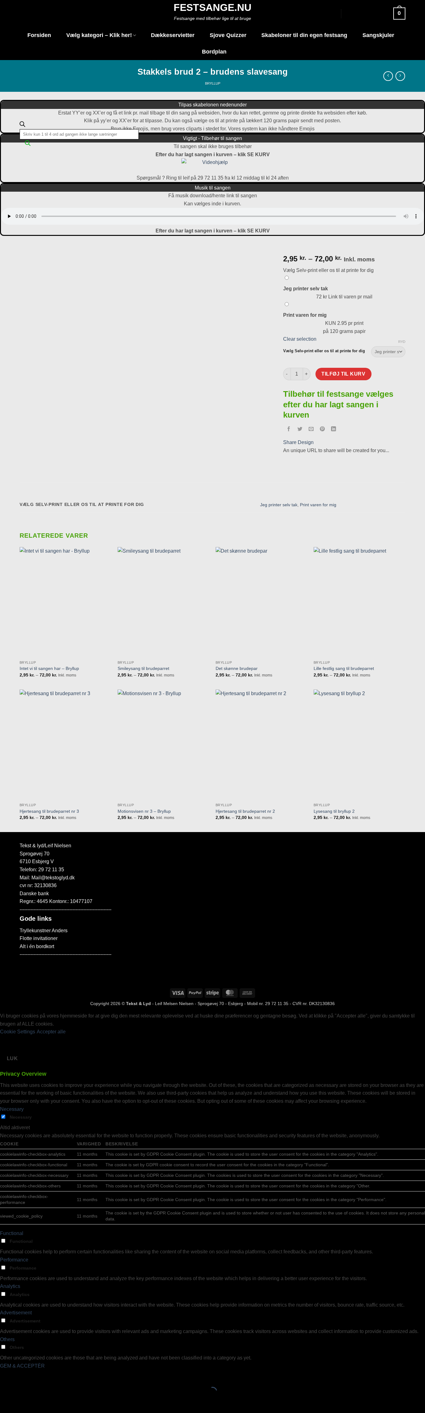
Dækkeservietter (172, 35)
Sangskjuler (378, 35)
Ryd (401, 342)
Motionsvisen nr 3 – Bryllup (144, 811)
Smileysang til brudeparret (143, 668)
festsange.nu (212, 7)
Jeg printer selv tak (278, 504)
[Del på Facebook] (288, 429)
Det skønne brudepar (237, 668)
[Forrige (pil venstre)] (6, 1402)
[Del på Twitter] (300, 429)
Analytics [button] (10, 1286)
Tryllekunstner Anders (44, 930)
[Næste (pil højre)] (24, 1402)
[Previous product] (400, 76)
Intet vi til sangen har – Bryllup (49, 668)
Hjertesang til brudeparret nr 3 (49, 811)
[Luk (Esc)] (61, 1376)
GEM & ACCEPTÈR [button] (22, 1366)
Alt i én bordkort (37, 946)
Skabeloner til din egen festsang (304, 35)
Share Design (298, 442)
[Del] (42, 1376)
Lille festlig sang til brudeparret (344, 668)
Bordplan (214, 52)
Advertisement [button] (16, 1312)
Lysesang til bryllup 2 (334, 811)
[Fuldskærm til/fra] (24, 1376)
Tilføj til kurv (343, 374)
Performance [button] (14, 1259)
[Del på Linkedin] (334, 429)
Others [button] (7, 1339)
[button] (375, 13)
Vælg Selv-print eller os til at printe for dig (324, 351)
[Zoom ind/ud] (6, 1376)
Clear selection (299, 339)
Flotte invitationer (39, 938)
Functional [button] (11, 1233)
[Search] (28, 144)
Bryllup (212, 83)
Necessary (21, 1117)
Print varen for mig (318, 504)
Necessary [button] (12, 1109)
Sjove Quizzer (228, 35)
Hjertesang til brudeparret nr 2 (245, 811)
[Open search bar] (22, 125)
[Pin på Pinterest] (322, 429)
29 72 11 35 (276, 1003)
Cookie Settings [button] (17, 1031)
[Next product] (388, 76)
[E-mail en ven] (311, 429)
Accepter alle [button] (51, 1031)
